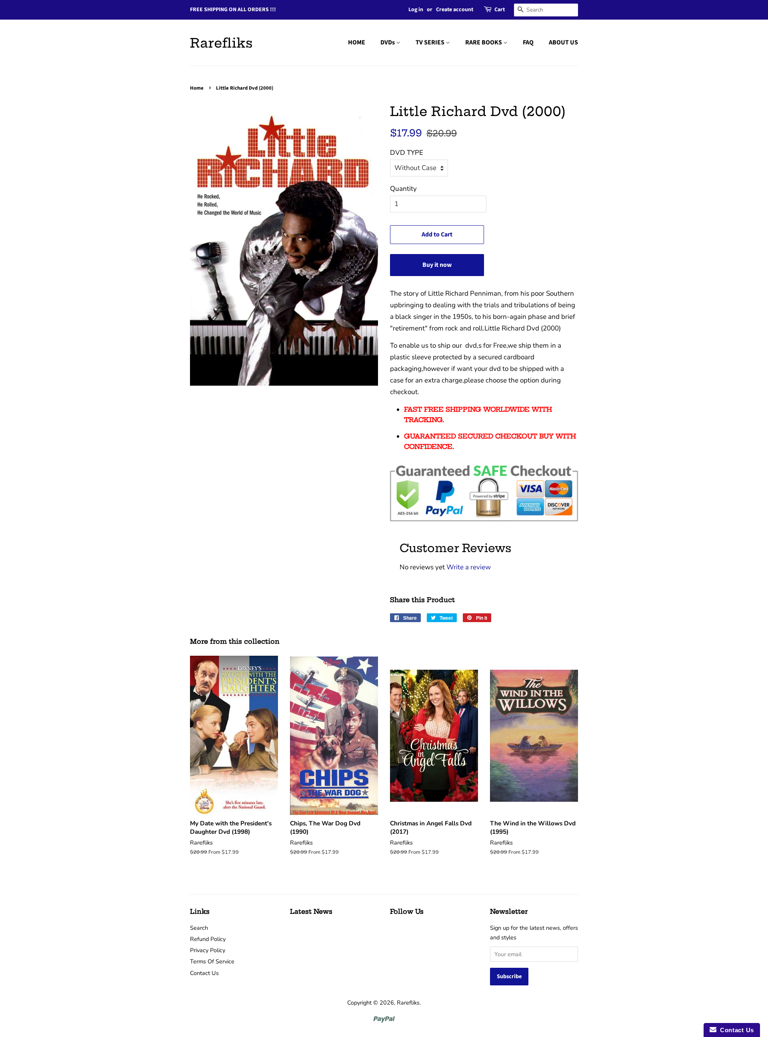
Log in (415, 10)
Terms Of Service (212, 961)
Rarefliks (221, 42)
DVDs (388, 42)
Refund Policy (208, 939)
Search (199, 928)
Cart (499, 10)
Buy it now (437, 264)
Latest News (311, 911)
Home (197, 88)
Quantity (403, 188)
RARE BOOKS (484, 42)
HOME (356, 42)
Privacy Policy (207, 950)
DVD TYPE (406, 152)
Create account (454, 10)
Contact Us (204, 973)
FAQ (528, 42)
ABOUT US (563, 42)
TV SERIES (431, 42)
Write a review (468, 567)
